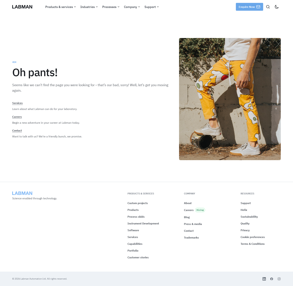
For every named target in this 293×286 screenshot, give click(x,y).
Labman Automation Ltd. (34, 278)
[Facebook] (271, 279)
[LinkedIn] (264, 279)
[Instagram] (279, 279)
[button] (253, 237)
